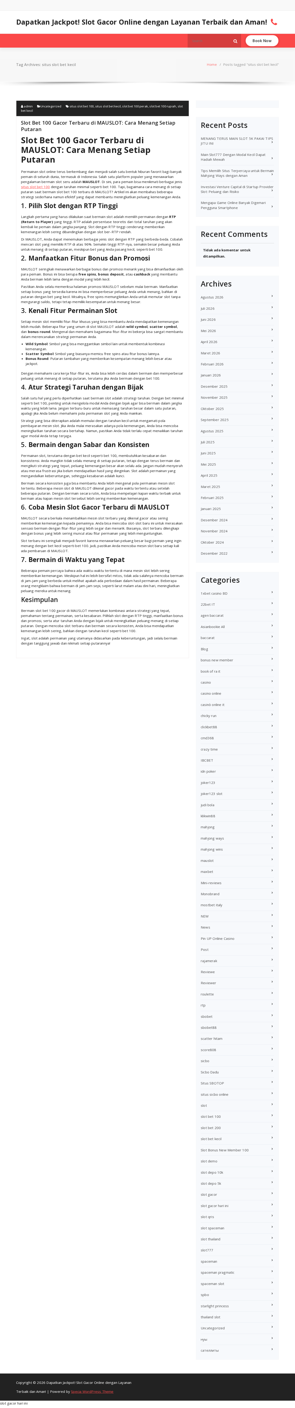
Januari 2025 (211, 508)
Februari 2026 (212, 364)
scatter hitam (212, 1038)
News (205, 927)
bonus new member (217, 660)
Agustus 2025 (212, 431)
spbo (205, 1294)
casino (206, 682)
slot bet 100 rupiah (162, 106)
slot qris (207, 1216)
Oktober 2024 (212, 542)
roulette (207, 994)
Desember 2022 (214, 553)
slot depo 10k (212, 1172)
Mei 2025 (208, 464)
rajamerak (209, 960)
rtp (203, 1005)
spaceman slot (212, 1283)
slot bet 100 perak (135, 106)
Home (212, 64)
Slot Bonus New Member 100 (225, 1150)
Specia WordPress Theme (92, 1391)
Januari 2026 (211, 375)
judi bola (207, 805)
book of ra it (211, 671)
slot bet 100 (211, 1116)
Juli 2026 (208, 308)
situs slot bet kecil (108, 106)
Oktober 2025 (212, 408)
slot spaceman (212, 1228)
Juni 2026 (208, 319)
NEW (205, 916)
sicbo (205, 1060)
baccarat (208, 637)
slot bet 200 (211, 1127)
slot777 (207, 1250)
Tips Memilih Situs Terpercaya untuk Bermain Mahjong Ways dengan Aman (237, 173)
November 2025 (214, 397)
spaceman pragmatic (218, 1272)
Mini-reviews (211, 882)
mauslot (207, 860)
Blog (204, 649)
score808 (208, 1049)
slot (204, 1105)
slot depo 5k (211, 1183)
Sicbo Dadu (210, 1072)
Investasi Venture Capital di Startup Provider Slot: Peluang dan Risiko (237, 189)
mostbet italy (212, 905)
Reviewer (208, 983)
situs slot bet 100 (82, 106)
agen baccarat (212, 615)
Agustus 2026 (212, 297)
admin (28, 106)
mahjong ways (212, 838)
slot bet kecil (211, 1138)
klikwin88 (208, 816)
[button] (235, 40)
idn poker (208, 771)
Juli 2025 (208, 442)
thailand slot (211, 1317)
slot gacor (209, 1194)
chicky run (208, 715)
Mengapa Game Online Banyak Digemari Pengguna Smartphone (233, 205)
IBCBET (207, 760)
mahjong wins (212, 849)
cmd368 (207, 738)
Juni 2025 (208, 453)
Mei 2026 (208, 330)
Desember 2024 (214, 520)
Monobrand (210, 894)
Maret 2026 (210, 353)
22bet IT (208, 604)
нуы (204, 1339)
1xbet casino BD (214, 593)
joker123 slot (212, 793)
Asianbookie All (213, 626)
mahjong (208, 827)
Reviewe (208, 971)
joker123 (208, 782)
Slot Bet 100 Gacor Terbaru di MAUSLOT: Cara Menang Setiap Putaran (98, 125)
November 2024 (214, 531)
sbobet (206, 1016)
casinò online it (212, 704)
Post (205, 949)
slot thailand (211, 1239)
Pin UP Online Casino (217, 938)
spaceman (209, 1261)
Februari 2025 (212, 497)
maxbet (207, 871)
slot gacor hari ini (214, 1205)
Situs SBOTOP (212, 1083)
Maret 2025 (210, 486)
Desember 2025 (214, 386)
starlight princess (215, 1306)
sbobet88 (209, 1027)
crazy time (209, 749)
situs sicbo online (215, 1094)
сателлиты (210, 1350)
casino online (211, 693)
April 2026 (209, 341)
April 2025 (209, 475)
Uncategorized (51, 106)
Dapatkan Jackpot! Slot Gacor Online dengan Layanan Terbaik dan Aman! (141, 22)
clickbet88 (209, 727)
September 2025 (215, 419)
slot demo (209, 1161)
